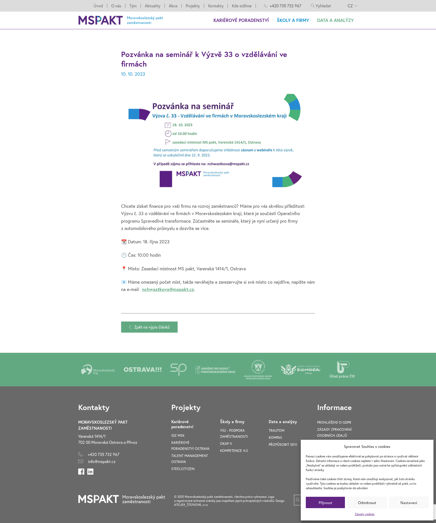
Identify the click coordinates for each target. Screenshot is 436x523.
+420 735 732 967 (285, 5)
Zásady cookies (364, 514)
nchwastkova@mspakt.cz (168, 289)
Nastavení (408, 502)
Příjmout (325, 502)
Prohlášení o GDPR (334, 422)
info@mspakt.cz (102, 461)
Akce (173, 6)
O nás (116, 6)
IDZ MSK (177, 435)
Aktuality (152, 6)
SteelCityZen (183, 468)
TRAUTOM (276, 430)
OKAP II (226, 443)
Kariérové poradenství (241, 20)
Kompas (275, 437)
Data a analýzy (335, 20)
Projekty (193, 6)
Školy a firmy (293, 20)
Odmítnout (367, 502)
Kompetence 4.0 (234, 450)
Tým (133, 6)
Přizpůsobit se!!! (283, 444)
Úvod (98, 6)
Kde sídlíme (242, 6)
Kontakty (216, 6)
